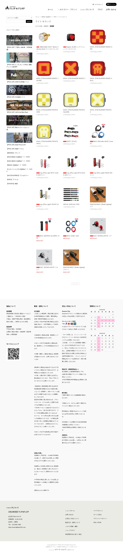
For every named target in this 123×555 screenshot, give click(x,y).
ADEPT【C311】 (71, 141)
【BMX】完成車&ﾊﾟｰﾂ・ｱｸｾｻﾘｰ (49, 17)
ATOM (99, 522)
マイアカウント (98, 4)
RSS (94, 522)
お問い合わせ (111, 9)
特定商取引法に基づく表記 (73, 534)
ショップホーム (70, 510)
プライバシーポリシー (100, 518)
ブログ (100, 9)
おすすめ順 (38, 26)
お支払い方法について (72, 518)
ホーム (50, 9)
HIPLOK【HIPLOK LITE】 (71, 204)
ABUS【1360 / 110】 (72, 236)
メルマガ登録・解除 (71, 526)
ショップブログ (70, 530)
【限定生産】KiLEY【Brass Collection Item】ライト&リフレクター (47, 49)
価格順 (46, 26)
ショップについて (87, 9)
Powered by (51, 549)
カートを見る (97, 514)
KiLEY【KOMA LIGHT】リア (102, 236)
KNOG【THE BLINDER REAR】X (74, 78)
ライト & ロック (63, 17)
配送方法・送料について (72, 522)
